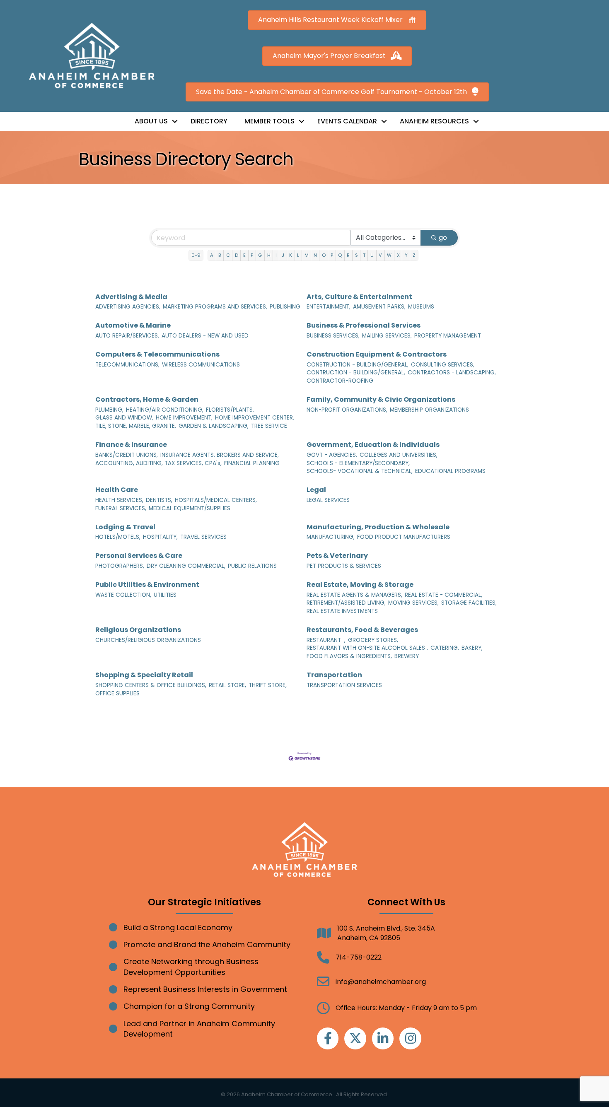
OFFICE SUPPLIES (117, 693)
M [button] (306, 255)
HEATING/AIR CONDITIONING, (164, 410)
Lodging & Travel (125, 527)
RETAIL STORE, (227, 685)
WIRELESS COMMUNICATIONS (201, 365)
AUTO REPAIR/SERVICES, (127, 336)
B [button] (219, 255)
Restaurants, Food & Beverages (362, 629)
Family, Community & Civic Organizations (381, 399)
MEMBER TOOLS (269, 121)
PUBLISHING (285, 307)
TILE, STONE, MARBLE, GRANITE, (135, 426)
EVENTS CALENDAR (347, 121)
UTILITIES (165, 595)
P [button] (332, 255)
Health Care (116, 489)
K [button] (290, 255)
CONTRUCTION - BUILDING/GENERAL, (356, 372)
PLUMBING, (109, 410)
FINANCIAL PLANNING (252, 463)
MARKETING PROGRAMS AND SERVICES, (215, 307)
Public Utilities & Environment (147, 584)
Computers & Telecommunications (157, 354)
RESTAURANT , (326, 640)
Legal (316, 489)
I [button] (276, 255)
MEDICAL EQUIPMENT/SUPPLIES (189, 508)
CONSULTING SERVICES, (442, 365)
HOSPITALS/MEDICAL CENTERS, (216, 500)
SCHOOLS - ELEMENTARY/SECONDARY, (358, 463)
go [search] (443, 237)
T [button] (364, 255)
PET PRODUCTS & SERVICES (344, 566)
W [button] (389, 255)
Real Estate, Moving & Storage (360, 584)
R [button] (348, 255)
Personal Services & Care (138, 555)
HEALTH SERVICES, (119, 500)
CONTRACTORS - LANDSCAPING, (452, 372)
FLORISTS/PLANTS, (230, 410)
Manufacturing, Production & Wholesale (378, 527)
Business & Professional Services (363, 325)
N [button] (315, 255)
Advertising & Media (131, 296)
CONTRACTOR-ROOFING (340, 381)
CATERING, (444, 648)
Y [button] (406, 255)
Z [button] (414, 255)
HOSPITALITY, (160, 537)
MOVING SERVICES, (413, 603)
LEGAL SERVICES (328, 500)
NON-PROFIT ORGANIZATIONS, (347, 410)
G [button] (260, 255)
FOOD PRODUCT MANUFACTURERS (403, 537)
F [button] (252, 255)
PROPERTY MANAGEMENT (447, 336)
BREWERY (406, 656)
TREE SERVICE (269, 426)
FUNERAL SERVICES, (120, 508)
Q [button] (340, 255)
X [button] (398, 255)
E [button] (244, 255)
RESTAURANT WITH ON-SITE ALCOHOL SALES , (367, 648)
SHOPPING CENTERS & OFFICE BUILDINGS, (150, 685)
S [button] (356, 255)
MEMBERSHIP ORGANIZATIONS (429, 410)
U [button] (372, 255)
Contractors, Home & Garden (146, 399)
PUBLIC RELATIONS (252, 566)
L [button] (298, 255)
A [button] (211, 255)
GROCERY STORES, (373, 640)
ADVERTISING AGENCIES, (127, 307)
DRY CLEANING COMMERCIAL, (186, 566)
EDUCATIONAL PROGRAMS (450, 471)
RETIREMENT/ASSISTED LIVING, (346, 603)
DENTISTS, (159, 500)
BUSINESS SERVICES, (333, 336)
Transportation (334, 675)
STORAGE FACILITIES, (469, 603)
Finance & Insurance (131, 444)
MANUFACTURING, (331, 537)
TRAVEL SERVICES (203, 537)
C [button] (228, 255)
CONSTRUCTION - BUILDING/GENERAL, (357, 365)
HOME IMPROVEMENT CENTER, (254, 418)
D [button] (236, 255)
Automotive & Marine (133, 325)
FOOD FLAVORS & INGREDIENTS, (349, 656)
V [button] (380, 255)
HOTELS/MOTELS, (117, 537)
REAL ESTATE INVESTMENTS (342, 611)
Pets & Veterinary (337, 555)
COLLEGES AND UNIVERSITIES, (398, 455)
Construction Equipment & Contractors (377, 354)
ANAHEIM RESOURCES (434, 121)
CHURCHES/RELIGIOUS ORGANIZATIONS (148, 640)
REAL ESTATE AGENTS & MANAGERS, (354, 595)
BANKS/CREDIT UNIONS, (126, 455)
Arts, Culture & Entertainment (359, 296)
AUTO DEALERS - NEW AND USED (205, 336)
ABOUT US (151, 121)
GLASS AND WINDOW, (124, 418)
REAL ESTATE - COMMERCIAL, (443, 595)
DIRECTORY (209, 121)
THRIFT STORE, (268, 685)
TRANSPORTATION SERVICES (344, 685)
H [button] (269, 255)
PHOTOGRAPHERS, (119, 566)
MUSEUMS (421, 307)
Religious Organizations (138, 629)
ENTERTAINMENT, (328, 307)
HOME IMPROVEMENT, (184, 418)
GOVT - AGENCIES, (332, 455)
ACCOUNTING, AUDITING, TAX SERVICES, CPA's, (158, 463)
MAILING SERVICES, (387, 336)
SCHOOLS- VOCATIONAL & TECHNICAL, (360, 471)
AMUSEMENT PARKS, (379, 307)
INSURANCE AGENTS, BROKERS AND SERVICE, (219, 455)
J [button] (283, 255)
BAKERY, (472, 648)
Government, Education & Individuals (373, 444)
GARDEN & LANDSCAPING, (214, 426)
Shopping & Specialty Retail (144, 675)
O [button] (324, 255)
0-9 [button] (196, 255)
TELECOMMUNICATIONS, (127, 365)
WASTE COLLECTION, (123, 595)
